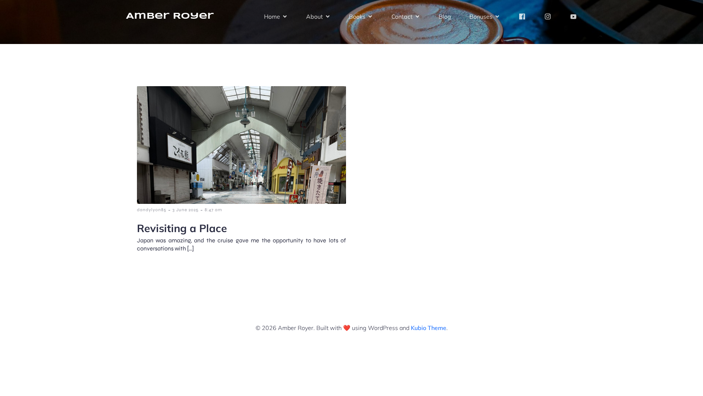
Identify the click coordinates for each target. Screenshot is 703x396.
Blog (445, 16)
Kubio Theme (428, 327)
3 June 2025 (185, 209)
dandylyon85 (151, 209)
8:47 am (213, 209)
